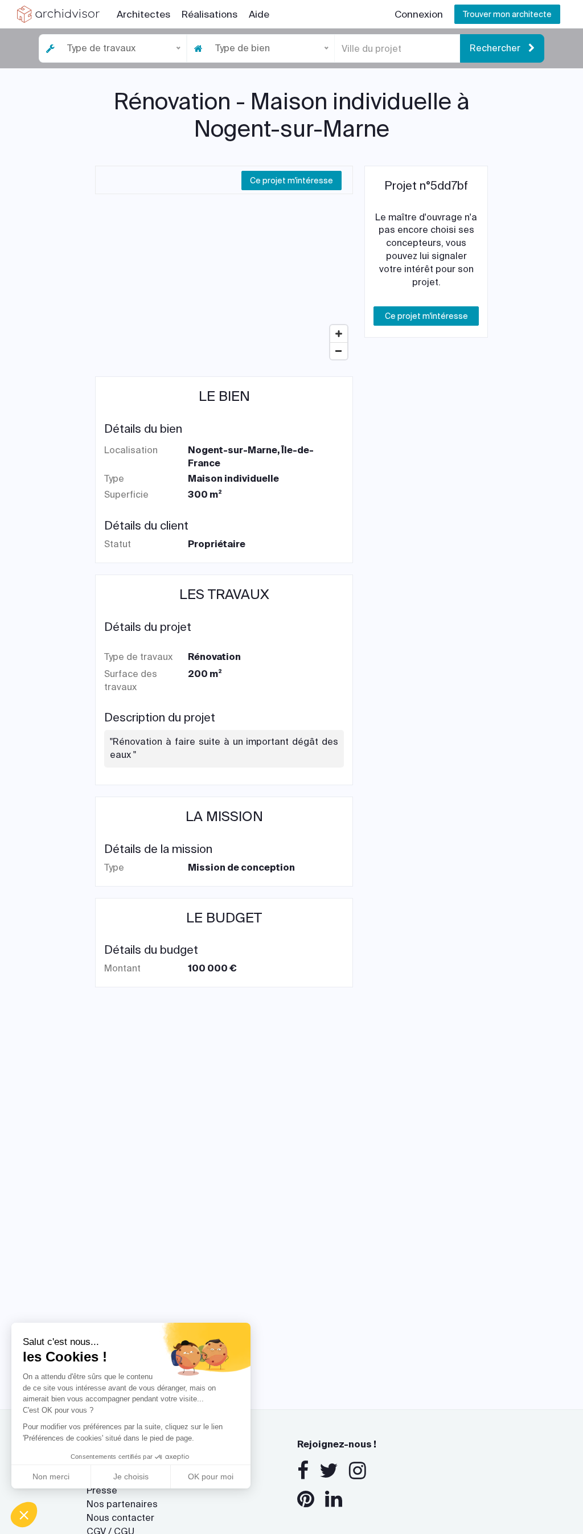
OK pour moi (210, 1476)
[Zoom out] (338, 350)
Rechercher (496, 48)
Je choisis (131, 1476)
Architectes (143, 14)
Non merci (50, 1476)
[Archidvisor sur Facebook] (303, 1471)
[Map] (224, 279)
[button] (24, 1514)
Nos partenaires (122, 1504)
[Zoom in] (338, 333)
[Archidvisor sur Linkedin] (333, 1499)
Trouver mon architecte (507, 14)
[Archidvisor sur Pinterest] (305, 1499)
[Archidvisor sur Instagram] (357, 1471)
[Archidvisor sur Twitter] (328, 1471)
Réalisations (209, 14)
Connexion (419, 14)
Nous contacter (120, 1518)
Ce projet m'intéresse (291, 180)
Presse (102, 1490)
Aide (259, 14)
